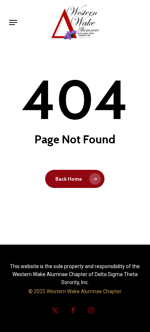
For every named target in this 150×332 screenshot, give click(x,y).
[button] (13, 22)
